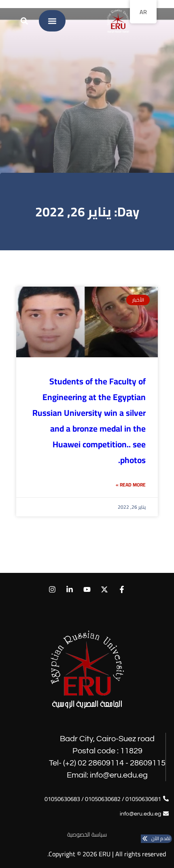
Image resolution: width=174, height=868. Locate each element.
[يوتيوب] (86, 589)
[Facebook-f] (122, 589)
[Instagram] (52, 589)
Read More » (131, 484)
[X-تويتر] (104, 589)
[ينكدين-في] (69, 589)
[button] (52, 20)
